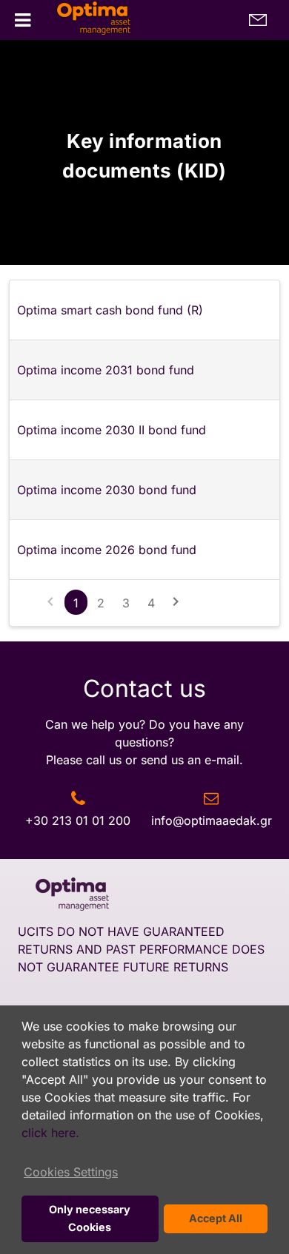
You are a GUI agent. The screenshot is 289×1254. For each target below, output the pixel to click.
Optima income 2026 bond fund (106, 549)
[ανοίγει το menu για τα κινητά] (22, 20)
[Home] (84, 20)
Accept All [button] (215, 1218)
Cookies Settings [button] (71, 1171)
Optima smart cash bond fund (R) (110, 310)
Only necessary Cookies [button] (89, 1218)
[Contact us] (258, 20)
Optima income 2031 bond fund (105, 370)
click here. (50, 1132)
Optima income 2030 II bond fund (111, 429)
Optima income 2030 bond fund (106, 489)
